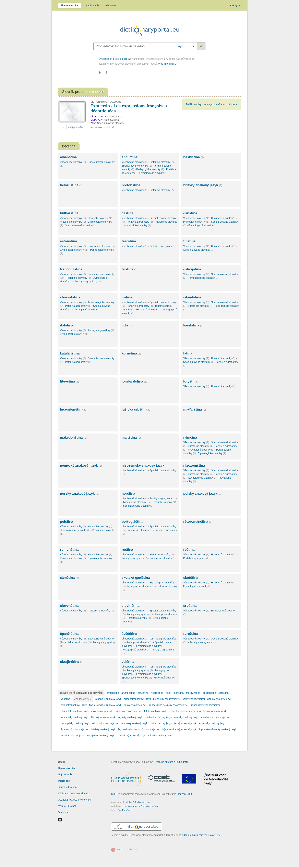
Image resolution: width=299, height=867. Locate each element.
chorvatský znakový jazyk (75, 711)
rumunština (69, 550)
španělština (69, 634)
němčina (190, 437)
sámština (69, 578)
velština (128, 662)
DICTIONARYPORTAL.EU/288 (106, 102)
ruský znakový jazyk (161, 723)
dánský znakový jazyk (219, 699)
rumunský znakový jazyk (134, 723)
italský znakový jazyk (155, 711)
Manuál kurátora (67, 806)
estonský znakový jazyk (74, 705)
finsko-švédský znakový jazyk (105, 705)
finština (189, 241)
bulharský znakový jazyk (166, 699)
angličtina (129, 157)
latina (187, 353)
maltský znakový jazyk (186, 717)
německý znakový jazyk (81, 465)
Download (63, 812)
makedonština (73, 437)
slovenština (69, 606)
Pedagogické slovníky (150, 169)
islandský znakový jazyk (128, 711)
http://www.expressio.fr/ (102, 127)
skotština (190, 578)
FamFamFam (124, 810)
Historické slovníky (162, 162)
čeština (127, 213)
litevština (69, 381)
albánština (68, 157)
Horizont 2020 (185, 794)
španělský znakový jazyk (74, 729)
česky (235, 5)
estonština (68, 241)
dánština (190, 213)
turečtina (190, 634)
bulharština (69, 213)
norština (128, 493)
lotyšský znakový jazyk (130, 717)
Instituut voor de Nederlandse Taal (141, 806)
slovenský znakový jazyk (212, 723)
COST (114, 794)
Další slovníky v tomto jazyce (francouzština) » (211, 104)
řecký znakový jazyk (185, 723)
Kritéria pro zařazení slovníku (74, 793)
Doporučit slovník (67, 787)
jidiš (127, 325)
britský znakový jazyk (202, 185)
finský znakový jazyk (135, 705)
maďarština (194, 409)
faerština (129, 241)
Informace (110, 5)
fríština (129, 269)
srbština (189, 606)
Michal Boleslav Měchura (138, 802)
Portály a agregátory (140, 221)
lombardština (134, 381)
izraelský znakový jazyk (182, 711)
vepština (65, 699)
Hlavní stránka (69, 5)
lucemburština (73, 409)
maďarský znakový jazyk (158, 717)
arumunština (128, 692)
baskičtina (193, 157)
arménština (113, 692)
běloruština (71, 185)
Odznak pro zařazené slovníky (74, 799)
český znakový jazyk (193, 699)
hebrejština (157, 692)
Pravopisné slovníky (73, 221)
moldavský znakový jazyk (215, 717)
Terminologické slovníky (203, 277)
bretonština (131, 185)
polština (66, 521)
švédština (129, 634)
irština (127, 297)
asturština (143, 692)
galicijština (192, 269)
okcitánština (209, 692)
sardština (223, 692)
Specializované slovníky (137, 165)
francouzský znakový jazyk (205, 705)
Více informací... (167, 63)
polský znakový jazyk (202, 493)
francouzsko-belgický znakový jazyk (168, 705)
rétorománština (197, 521)
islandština (192, 297)
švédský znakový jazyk (103, 729)
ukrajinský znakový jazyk (101, 735)
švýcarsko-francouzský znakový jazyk (138, 729)
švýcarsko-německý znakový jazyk (218, 729)
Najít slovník (92, 5)
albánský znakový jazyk (108, 699)
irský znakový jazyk (101, 711)
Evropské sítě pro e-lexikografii (171, 762)
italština (66, 325)
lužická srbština (136, 409)
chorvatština (70, 297)
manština (179, 692)
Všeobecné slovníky (73, 162)
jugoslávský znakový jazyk (211, 711)
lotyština (190, 381)
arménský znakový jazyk (137, 699)
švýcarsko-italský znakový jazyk (179, 729)
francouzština (71, 269)
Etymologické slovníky (153, 173)
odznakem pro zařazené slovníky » (201, 835)
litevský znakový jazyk (103, 717)
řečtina (188, 550)
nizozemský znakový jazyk (143, 465)
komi (168, 692)
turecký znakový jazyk (73, 735)
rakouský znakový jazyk (105, 723)
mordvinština (193, 692)
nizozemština (194, 465)
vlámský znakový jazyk (160, 735)
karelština (193, 325)
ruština (127, 550)
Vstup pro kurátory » (127, 849)
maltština (131, 437)
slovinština (130, 606)
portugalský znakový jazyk (75, 723)
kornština (131, 353)
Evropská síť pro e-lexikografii (115, 58)
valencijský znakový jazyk (131, 735)
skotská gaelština (136, 578)
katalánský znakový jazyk (75, 717)
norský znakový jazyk (79, 493)
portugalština (132, 521)
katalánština (70, 353)
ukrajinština (71, 662)
